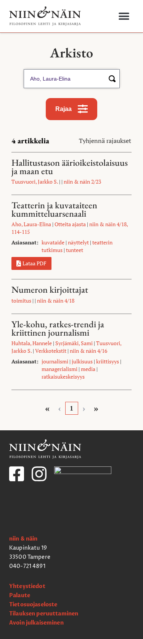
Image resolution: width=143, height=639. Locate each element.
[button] (124, 16)
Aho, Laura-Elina (31, 224)
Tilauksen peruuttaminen (43, 613)
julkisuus (82, 361)
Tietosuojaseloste (33, 604)
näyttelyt (78, 242)
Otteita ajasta (70, 224)
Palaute (19, 595)
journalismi (55, 361)
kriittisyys (107, 361)
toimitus (21, 300)
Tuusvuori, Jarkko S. (34, 181)
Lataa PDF (34, 263)
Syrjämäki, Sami (74, 343)
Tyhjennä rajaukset (105, 140)
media (88, 369)
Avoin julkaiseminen (36, 622)
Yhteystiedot (27, 586)
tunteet (74, 250)
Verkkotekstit (50, 350)
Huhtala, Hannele (31, 343)
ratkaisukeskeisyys (63, 376)
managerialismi (59, 369)
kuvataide (53, 242)
